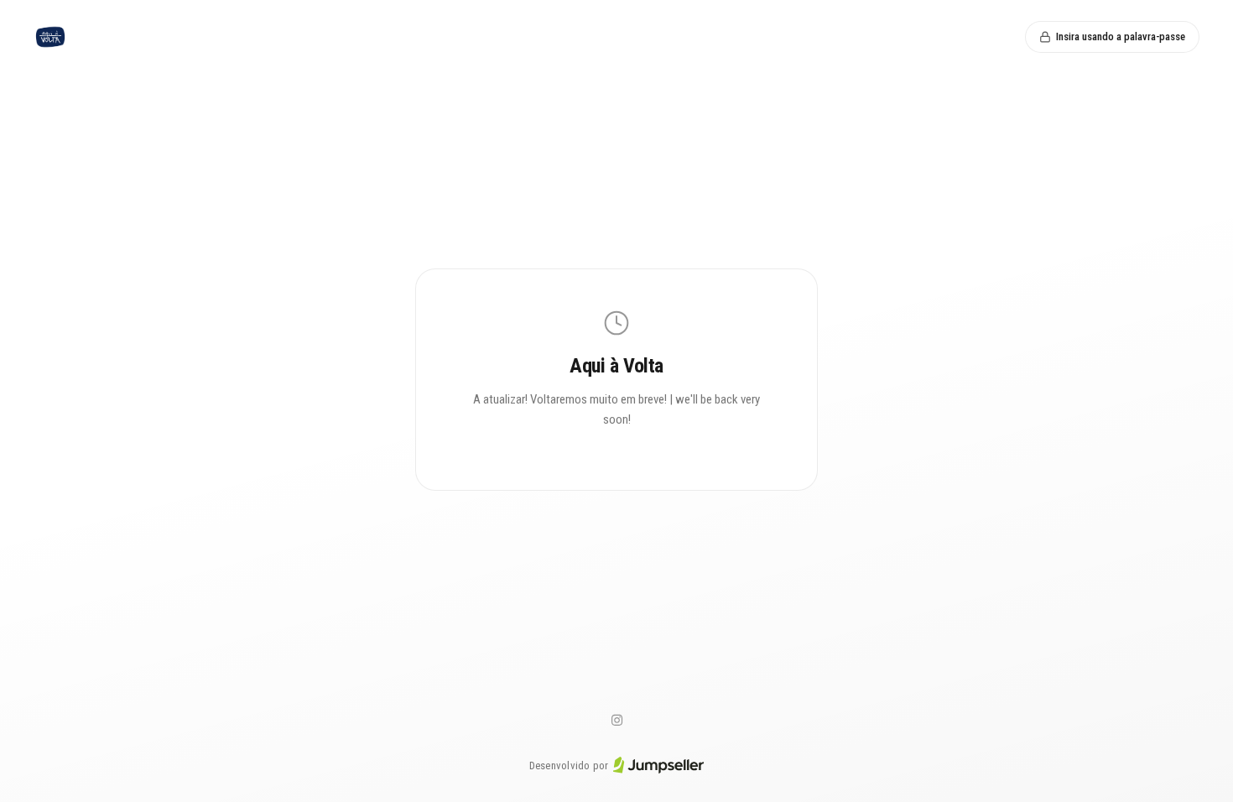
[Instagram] (616, 721)
